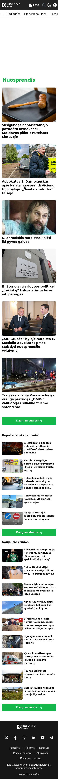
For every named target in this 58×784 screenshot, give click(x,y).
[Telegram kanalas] (51, 738)
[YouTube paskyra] (42, 738)
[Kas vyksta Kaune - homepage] (13, 5)
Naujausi (44, 747)
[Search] (44, 5)
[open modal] (55, 5)
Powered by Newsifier (29, 774)
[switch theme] (49, 5)
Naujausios (13, 13)
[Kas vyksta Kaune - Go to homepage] (29, 726)
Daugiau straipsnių (29, 420)
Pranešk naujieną (35, 13)
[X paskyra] (6, 738)
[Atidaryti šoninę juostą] (2, 14)
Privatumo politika (30, 758)
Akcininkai (42, 753)
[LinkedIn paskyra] (33, 738)
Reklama (30, 747)
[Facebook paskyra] (15, 738)
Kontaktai (14, 747)
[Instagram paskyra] (24, 738)
